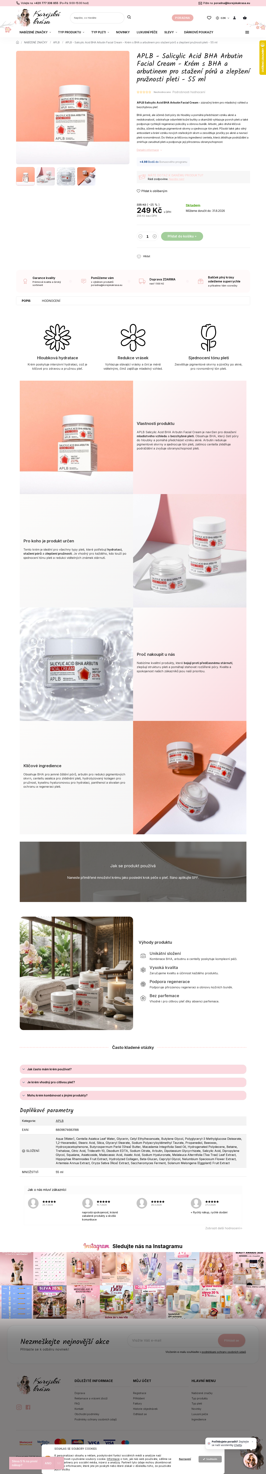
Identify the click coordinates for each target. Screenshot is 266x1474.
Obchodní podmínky (87, 1414)
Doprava (80, 1393)
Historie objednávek (145, 1408)
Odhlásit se (140, 1414)
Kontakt (79, 1408)
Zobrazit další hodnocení (222, 1228)
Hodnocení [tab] (51, 301)
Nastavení (185, 1459)
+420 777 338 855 (46, 3)
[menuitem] (35, 32)
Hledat (129, 17)
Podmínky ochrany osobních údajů (96, 1419)
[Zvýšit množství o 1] (155, 237)
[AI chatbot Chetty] (250, 1460)
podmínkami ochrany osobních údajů (224, 1351)
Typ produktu (200, 1398)
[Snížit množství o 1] (140, 237)
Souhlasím (211, 1459)
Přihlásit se (231, 1340)
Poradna (182, 18)
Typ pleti (197, 1403)
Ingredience (199, 1419)
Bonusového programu (173, 161)
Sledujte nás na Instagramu (147, 1246)
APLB (60, 1121)
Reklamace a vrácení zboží (91, 1398)
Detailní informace (148, 149)
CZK (223, 17)
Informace (113, 1459)
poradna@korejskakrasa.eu (232, 3)
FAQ (77, 1403)
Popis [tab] (26, 301)
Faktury (137, 1403)
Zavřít (174, 254)
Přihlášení (139, 1398)
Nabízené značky (202, 1393)
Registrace (139, 1393)
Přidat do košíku (181, 236)
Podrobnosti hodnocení (188, 92)
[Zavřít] (252, 1441)
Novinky (196, 1408)
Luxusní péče (200, 1414)
